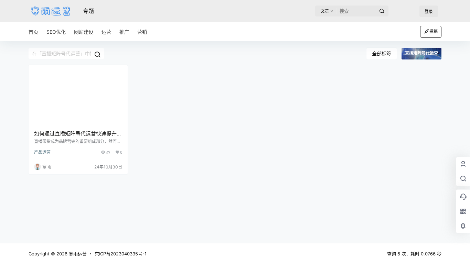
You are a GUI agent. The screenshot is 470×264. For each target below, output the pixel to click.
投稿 (433, 31)
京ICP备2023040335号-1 (121, 253)
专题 (88, 11)
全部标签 (381, 53)
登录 (429, 11)
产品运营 (42, 152)
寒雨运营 (77, 253)
